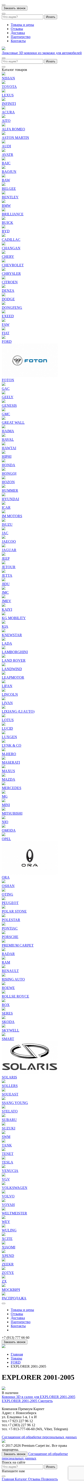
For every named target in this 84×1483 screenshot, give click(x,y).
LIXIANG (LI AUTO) (18, 711)
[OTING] (3, 890)
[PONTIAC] (3, 924)
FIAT (5, 333)
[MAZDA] (3, 775)
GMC (6, 414)
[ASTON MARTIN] (3, 134)
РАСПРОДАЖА (14, 1298)
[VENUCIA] (3, 1167)
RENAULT (10, 971)
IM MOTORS (12, 516)
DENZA (8, 290)
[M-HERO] (3, 750)
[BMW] (3, 201)
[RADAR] (3, 950)
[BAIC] (3, 159)
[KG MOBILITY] (3, 614)
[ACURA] (3, 108)
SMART (8, 1039)
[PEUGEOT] (3, 899)
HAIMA (8, 431)
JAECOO (9, 541)
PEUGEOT (10, 903)
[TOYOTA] (3, 83)
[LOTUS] (3, 716)
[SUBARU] (3, 1116)
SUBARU (9, 1120)
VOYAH (8, 1205)
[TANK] (3, 1141)
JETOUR (8, 567)
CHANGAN (11, 248)
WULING (9, 1230)
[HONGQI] (3, 469)
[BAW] (3, 176)
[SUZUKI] (3, 1124)
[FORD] (3, 337)
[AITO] (3, 117)
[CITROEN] (3, 278)
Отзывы (17, 29)
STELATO (10, 1111)
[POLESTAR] (3, 916)
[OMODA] (3, 826)
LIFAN (7, 686)
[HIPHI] (3, 452)
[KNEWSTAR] (3, 631)
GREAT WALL (13, 422)
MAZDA (8, 779)
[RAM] (3, 958)
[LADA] (3, 639)
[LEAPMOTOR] (3, 673)
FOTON (8, 380)
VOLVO (8, 1196)
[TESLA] (3, 1158)
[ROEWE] (3, 984)
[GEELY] (3, 393)
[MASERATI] (3, 758)
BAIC (6, 163)
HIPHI (6, 456)
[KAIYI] (3, 605)
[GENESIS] (3, 401)
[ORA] (30, 873)
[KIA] (3, 622)
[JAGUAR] (3, 546)
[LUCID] (3, 724)
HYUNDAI (10, 499)
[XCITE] (3, 1235)
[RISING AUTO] (3, 975)
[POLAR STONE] (3, 907)
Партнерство (20, 37)
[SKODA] (3, 1018)
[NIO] (3, 818)
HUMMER (10, 490)
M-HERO (9, 754)
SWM (6, 1137)
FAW (5, 324)
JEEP (6, 558)
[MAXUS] (3, 767)
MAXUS (8, 771)
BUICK (7, 223)
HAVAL (8, 439)
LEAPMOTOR (13, 677)
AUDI (6, 146)
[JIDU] (3, 580)
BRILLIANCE (13, 214)
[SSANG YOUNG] (3, 1099)
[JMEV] (3, 597)
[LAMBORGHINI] (3, 648)
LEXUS (8, 95)
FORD (7, 341)
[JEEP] (3, 554)
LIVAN (7, 703)
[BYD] (3, 227)
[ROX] (3, 1001)
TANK (7, 1145)
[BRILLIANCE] (3, 210)
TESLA (7, 1162)
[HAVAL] (3, 435)
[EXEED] (3, 312)
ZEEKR (8, 1264)
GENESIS (9, 405)
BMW (6, 206)
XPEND (8, 1256)
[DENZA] (3, 286)
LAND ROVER (14, 660)
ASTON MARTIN (15, 138)
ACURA (8, 112)
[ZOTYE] (3, 1269)
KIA (5, 626)
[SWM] (3, 1133)
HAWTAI (9, 448)
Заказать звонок (15, 8)
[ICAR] (3, 503)
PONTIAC (10, 928)
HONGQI (9, 473)
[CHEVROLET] (3, 261)
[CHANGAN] (3, 244)
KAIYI (7, 609)
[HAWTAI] (3, 444)
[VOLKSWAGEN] (3, 1184)
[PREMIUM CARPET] (3, 941)
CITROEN (10, 282)
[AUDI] (3, 142)
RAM (6, 962)
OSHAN (8, 886)
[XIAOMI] (3, 1243)
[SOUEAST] (3, 1090)
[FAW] (3, 320)
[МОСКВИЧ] (3, 1286)
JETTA (7, 575)
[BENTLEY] (3, 193)
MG (5, 796)
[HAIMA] (3, 427)
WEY (6, 1222)
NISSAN (8, 78)
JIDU (6, 584)
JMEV (6, 601)
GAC (6, 388)
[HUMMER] (3, 486)
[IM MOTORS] (3, 512)
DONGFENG (12, 307)
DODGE (8, 299)
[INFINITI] (3, 100)
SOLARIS (9, 1077)
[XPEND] (3, 1252)
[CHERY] (3, 252)
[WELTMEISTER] (3, 1209)
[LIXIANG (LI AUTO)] (3, 707)
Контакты (18, 41)
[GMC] (3, 410)
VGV (6, 1179)
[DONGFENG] (3, 303)
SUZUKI (8, 1128)
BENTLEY (10, 197)
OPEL (6, 839)
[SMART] (3, 1035)
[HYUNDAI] (3, 495)
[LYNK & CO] (3, 741)
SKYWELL (10, 1030)
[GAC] (3, 384)
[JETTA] (3, 571)
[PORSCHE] (3, 933)
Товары (16, 1358)
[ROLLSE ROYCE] (3, 992)
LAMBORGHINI (15, 652)
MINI (6, 805)
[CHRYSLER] (3, 269)
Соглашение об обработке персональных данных (39, 1437)
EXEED (8, 316)
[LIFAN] (3, 682)
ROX (6, 1005)
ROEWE (8, 988)
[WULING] (3, 1226)
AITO (6, 121)
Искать (50, 17)
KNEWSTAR (12, 635)
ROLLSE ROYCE (15, 996)
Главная (17, 1354)
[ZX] (3, 1277)
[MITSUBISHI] (3, 809)
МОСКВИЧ (11, 1290)
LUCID (7, 728)
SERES (7, 1013)
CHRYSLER (11, 273)
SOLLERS (10, 1086)
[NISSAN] (3, 74)
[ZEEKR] (3, 1260)
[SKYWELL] (3, 1026)
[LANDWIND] (3, 665)
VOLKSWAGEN (14, 1188)
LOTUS (8, 720)
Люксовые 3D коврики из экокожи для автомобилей (42, 53)
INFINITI (9, 104)
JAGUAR (9, 550)
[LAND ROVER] (3, 656)
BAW (6, 180)
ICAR (6, 507)
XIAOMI (8, 1247)
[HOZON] (3, 478)
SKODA (8, 1022)
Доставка (18, 33)
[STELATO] (3, 1107)
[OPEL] (3, 835)
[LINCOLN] (3, 690)
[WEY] (3, 1218)
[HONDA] (3, 461)
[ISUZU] (3, 520)
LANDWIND (12, 669)
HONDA (8, 465)
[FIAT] (3, 329)
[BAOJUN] (3, 167)
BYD (6, 231)
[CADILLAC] (3, 235)
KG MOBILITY (14, 618)
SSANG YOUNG (15, 1103)
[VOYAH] (3, 1201)
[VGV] (3, 1175)
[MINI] (3, 801)
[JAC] (3, 529)
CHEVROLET (13, 265)
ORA (6, 877)
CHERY (8, 256)
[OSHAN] (3, 882)
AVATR (7, 155)
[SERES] (3, 1009)
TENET (7, 1154)
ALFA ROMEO (13, 129)
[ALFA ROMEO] (3, 125)
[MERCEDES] (3, 784)
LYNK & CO (11, 745)
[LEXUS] (3, 91)
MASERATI (11, 762)
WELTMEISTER (14, 1213)
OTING (7, 894)
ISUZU (7, 524)
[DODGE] (3, 295)
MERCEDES (11, 788)
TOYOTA (9, 87)
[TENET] (3, 1150)
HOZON (8, 482)
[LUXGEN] (3, 733)
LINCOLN (10, 694)
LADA (7, 643)
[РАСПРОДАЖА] (3, 1294)
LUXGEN (9, 737)
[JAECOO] (3, 537)
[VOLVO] (3, 1192)
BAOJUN (9, 172)
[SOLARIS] (30, 1073)
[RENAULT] (3, 967)
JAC (5, 533)
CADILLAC (11, 240)
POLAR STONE (14, 911)
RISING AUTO (13, 979)
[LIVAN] (3, 699)
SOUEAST (10, 1094)
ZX (4, 1281)
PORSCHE (10, 937)
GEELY (7, 397)
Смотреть (45, 1401)
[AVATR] (3, 151)
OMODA (9, 830)
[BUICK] (3, 218)
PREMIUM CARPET (18, 945)
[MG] (3, 792)
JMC (5, 592)
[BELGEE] (3, 184)
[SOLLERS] (3, 1082)
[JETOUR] (3, 563)
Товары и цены (22, 25)
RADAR (8, 954)
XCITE (7, 1239)
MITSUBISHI (12, 813)
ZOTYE (8, 1273)
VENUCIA (10, 1171)
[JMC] (3, 588)
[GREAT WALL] (3, 418)
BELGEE (9, 189)
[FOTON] (30, 376)
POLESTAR (11, 920)
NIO (5, 822)
